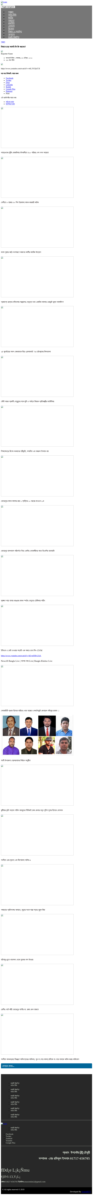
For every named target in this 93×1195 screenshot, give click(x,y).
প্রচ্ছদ (10, 12)
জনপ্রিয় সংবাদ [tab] (10, 104)
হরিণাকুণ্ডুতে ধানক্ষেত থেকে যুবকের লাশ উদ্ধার (17, 959)
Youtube (9, 1141)
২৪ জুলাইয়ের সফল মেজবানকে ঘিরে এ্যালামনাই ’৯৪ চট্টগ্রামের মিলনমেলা (26, 351)
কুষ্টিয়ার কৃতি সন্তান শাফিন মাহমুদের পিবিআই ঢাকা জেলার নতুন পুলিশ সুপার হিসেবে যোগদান (32, 810)
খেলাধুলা (11, 26)
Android (9, 1138)
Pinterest (9, 91)
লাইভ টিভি (12, 14)
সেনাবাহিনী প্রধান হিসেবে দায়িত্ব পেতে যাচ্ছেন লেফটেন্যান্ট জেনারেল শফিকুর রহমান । (30, 710)
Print (7, 93)
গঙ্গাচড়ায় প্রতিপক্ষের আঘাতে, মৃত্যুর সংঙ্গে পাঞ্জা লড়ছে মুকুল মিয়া (23, 910)
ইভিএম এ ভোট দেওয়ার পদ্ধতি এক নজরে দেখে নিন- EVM (21, 650)
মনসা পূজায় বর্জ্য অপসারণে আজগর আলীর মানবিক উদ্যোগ (21, 252)
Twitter (8, 80)
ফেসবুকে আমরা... (8, 1066)
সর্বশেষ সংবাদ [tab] (10, 102)
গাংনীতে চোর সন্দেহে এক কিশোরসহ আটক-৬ (16, 860)
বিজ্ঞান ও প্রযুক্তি (15, 31)
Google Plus (10, 89)
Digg (8, 82)
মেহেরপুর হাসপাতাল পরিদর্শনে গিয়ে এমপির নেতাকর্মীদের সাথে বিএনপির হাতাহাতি (27, 551)
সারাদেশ (11, 20)
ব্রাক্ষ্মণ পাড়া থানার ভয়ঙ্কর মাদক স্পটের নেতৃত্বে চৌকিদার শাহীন (23, 600)
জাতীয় (10, 17)
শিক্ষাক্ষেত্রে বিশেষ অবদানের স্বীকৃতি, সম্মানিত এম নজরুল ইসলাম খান (25, 451)
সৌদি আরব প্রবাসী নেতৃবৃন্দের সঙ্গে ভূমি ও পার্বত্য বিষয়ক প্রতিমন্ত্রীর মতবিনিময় (27, 401)
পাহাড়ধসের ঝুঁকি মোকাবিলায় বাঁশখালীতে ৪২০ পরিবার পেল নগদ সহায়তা (25, 152)
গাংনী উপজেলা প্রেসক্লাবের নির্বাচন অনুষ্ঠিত (16, 760)
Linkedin (9, 85)
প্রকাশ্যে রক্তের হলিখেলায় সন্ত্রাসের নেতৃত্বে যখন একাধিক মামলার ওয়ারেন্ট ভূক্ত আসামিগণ (32, 302)
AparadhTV (86, 1192)
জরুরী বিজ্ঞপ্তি (13, 37)
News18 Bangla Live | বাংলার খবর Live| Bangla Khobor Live (26, 661)
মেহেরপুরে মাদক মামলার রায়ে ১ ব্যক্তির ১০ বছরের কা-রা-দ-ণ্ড (22, 501)
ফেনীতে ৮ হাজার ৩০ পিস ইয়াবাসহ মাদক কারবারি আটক (20, 202)
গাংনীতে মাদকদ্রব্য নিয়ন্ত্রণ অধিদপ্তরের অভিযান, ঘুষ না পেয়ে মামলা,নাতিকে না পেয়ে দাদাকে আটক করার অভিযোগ (40, 1059)
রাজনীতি (11, 23)
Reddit (8, 87)
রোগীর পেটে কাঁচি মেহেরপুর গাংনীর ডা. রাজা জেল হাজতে (20, 1009)
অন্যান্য (11, 34)
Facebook (9, 78)
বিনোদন (11, 28)
